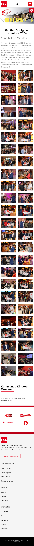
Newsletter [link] (4, 528)
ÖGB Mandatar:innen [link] (7, 481)
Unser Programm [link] (6, 472)
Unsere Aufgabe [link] (6, 468)
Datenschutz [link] (5, 516)
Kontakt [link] (3, 492)
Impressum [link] (4, 520)
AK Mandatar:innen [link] (7, 477)
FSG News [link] (4, 511)
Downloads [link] (4, 500)
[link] (31, 10)
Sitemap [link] (3, 524)
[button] (17, 4)
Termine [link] (3, 496)
